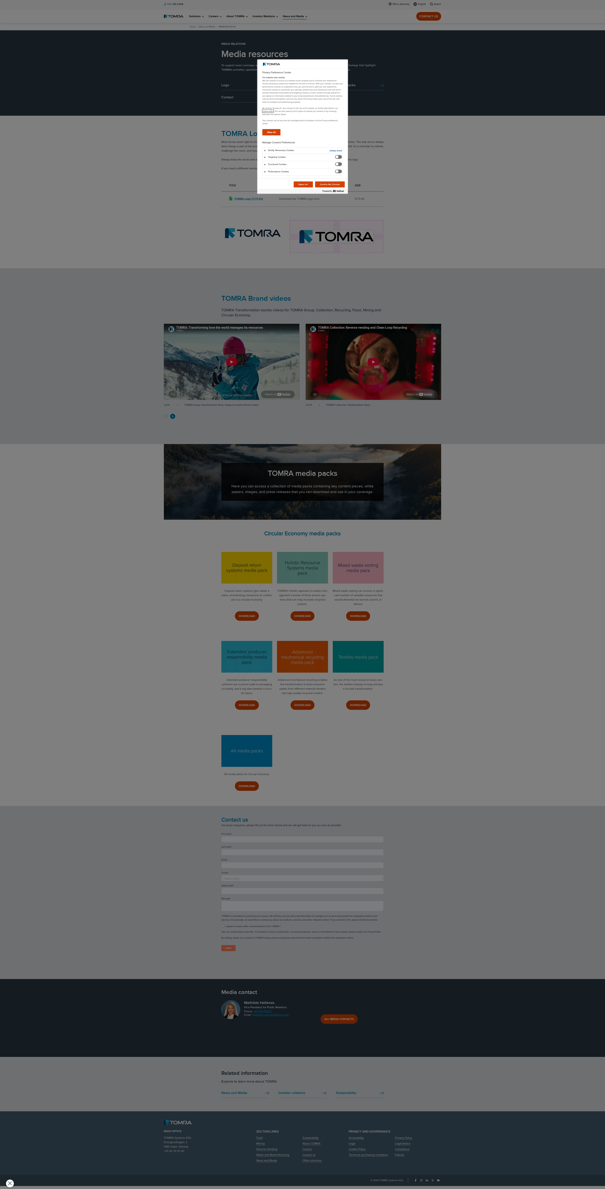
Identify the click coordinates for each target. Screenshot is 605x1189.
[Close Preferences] (10, 1183)
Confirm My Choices (330, 184)
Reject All (303, 184)
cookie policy (268, 111)
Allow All (271, 132)
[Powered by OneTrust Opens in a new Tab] (334, 192)
